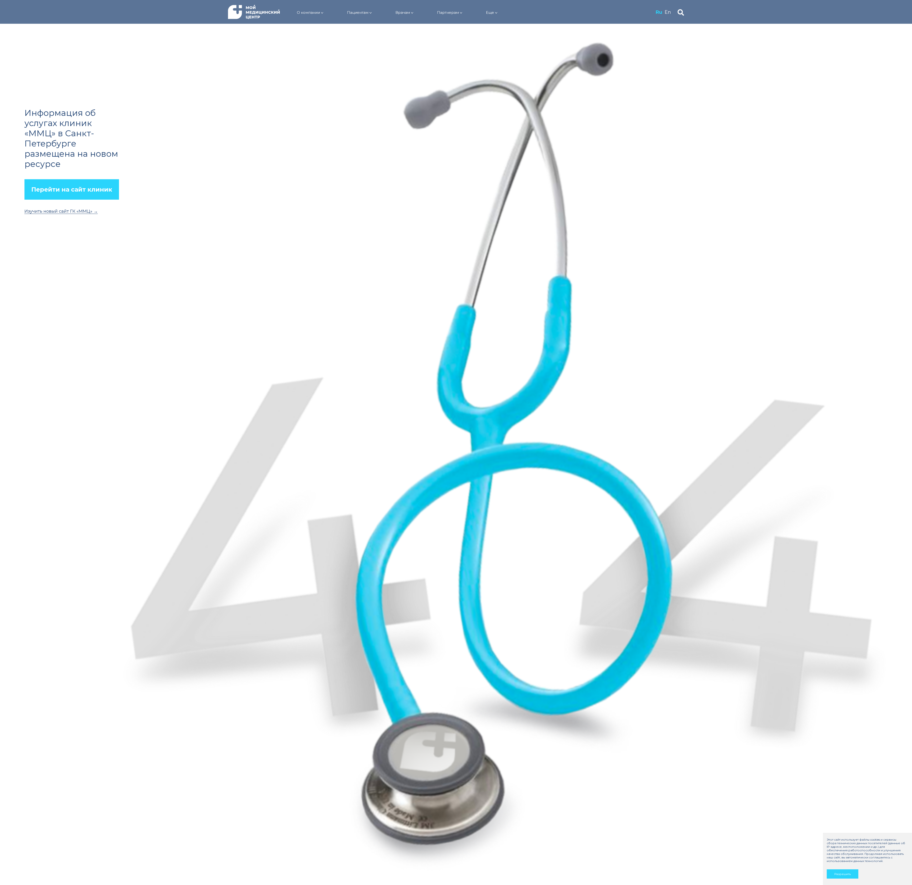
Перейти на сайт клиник (71, 189)
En (668, 12)
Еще (490, 12)
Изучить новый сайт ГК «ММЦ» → (61, 211)
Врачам (402, 12)
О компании (308, 12)
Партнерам (448, 12)
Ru (659, 12)
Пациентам (357, 12)
